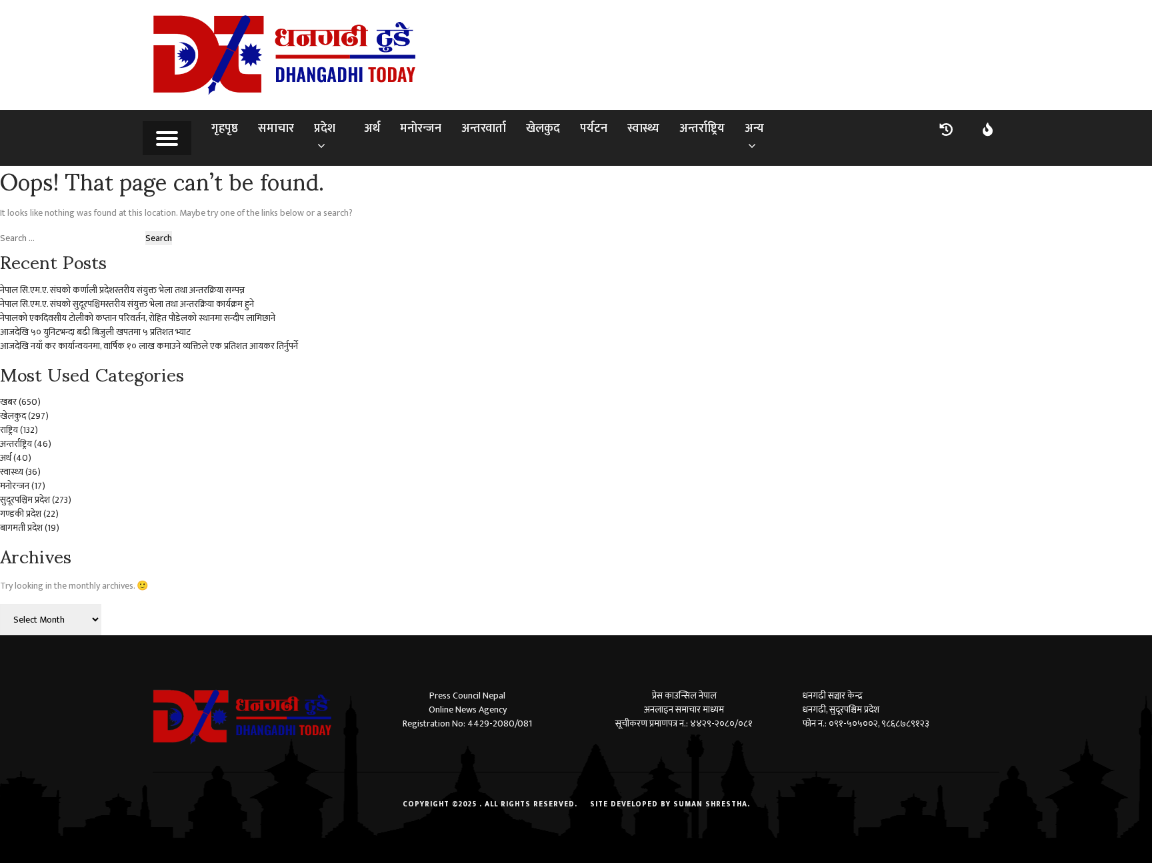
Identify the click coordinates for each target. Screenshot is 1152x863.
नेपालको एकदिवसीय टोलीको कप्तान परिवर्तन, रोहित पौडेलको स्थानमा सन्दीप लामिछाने (137, 318)
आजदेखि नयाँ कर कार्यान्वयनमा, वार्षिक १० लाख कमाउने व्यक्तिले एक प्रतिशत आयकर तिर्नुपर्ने (149, 346)
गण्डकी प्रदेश (20, 513)
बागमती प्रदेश (21, 527)
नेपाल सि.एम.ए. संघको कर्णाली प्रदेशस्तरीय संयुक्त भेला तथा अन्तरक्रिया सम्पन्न (122, 290)
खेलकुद (543, 129)
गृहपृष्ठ (224, 129)
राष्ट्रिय (9, 429)
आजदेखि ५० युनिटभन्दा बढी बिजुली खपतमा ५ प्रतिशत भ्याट (95, 332)
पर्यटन (593, 129)
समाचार (276, 129)
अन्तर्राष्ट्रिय (702, 129)
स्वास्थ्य (643, 129)
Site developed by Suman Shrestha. (670, 804)
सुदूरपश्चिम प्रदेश (25, 499)
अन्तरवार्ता (483, 129)
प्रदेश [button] (324, 129)
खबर (8, 402)
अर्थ (372, 129)
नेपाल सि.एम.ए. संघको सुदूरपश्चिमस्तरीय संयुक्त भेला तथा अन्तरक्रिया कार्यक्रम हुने (127, 304)
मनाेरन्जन (420, 129)
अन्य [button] (754, 129)
